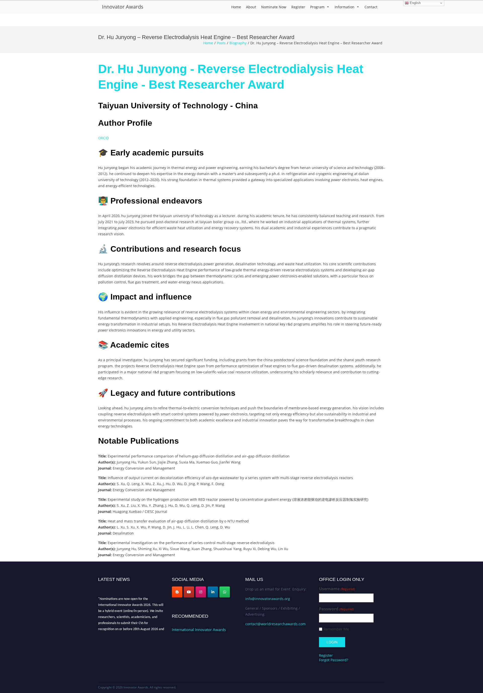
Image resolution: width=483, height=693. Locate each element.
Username (337, 588)
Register (298, 7)
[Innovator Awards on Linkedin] (213, 592)
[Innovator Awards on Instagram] (200, 592)
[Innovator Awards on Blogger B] (177, 592)
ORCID (104, 138)
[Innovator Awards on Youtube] (189, 592)
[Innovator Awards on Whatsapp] (224, 592)
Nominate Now (273, 7)
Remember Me (336, 629)
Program (317, 7)
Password (336, 609)
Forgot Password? (333, 659)
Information (344, 7)
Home (236, 7)
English (415, 3)
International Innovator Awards (199, 629)
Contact (371, 7)
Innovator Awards (122, 6)
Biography (238, 43)
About (251, 7)
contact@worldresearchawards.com (275, 623)
